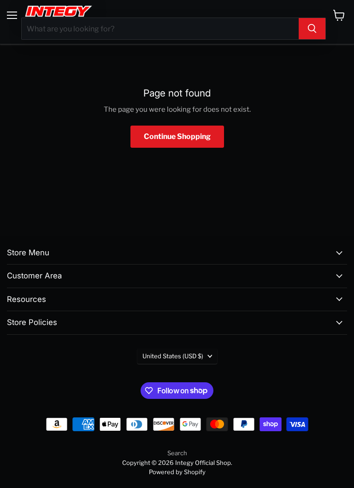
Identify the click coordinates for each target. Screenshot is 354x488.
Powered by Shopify (177, 472)
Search (177, 453)
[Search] (312, 28)
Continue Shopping (177, 136)
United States (172, 356)
